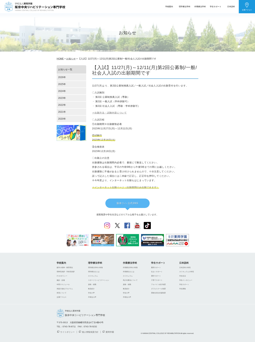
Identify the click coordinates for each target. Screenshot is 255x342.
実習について (61, 293)
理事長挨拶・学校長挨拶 (66, 271)
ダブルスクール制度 (158, 289)
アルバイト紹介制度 (158, 284)
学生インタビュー (185, 280)
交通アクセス (247, 10)
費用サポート (156, 267)
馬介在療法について (130, 280)
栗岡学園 (110, 332)
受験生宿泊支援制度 (158, 293)
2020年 (62, 119)
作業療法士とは (128, 271)
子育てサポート (156, 280)
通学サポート (156, 276)
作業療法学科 (200, 6)
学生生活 (182, 276)
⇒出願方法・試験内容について (109, 112)
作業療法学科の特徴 (130, 267)
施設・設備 (61, 280)
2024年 (62, 91)
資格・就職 (92, 284)
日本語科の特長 (185, 267)
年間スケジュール (63, 284)
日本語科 (231, 6)
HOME (60, 58)
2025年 (62, 84)
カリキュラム (93, 276)
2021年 (62, 112)
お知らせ (71, 58)
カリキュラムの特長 (186, 271)
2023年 (62, 98)
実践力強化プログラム (65, 289)
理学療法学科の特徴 (95, 267)
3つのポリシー (62, 276)
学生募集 (182, 289)
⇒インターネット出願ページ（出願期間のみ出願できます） (125, 187)
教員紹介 (91, 289)
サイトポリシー (67, 332)
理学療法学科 (184, 6)
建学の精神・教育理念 (65, 267)
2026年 (62, 77)
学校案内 (169, 6)
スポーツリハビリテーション (98, 280)
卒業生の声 (92, 297)
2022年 (62, 105)
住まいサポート (156, 271)
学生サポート (215, 6)
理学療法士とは (93, 271)
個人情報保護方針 (90, 332)
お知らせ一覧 (65, 69)
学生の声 (91, 293)
